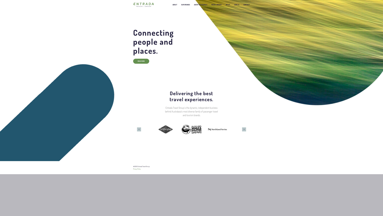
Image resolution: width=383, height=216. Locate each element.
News (228, 5)
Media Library (216, 5)
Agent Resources (200, 5)
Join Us (236, 5)
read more (141, 61)
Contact (246, 5)
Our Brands (185, 5)
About (175, 5)
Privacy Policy (137, 169)
